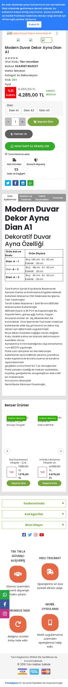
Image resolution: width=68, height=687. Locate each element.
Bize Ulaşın (34, 525)
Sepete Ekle (45, 122)
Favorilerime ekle (19, 154)
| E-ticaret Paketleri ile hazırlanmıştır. (34, 683)
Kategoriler (34, 514)
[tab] (10, 197)
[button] (11, 33)
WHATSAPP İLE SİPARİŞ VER (32, 146)
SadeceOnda (34, 503)
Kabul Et (34, 24)
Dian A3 (44, 110)
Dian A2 (29, 110)
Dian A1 (14, 110)
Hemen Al (20, 134)
